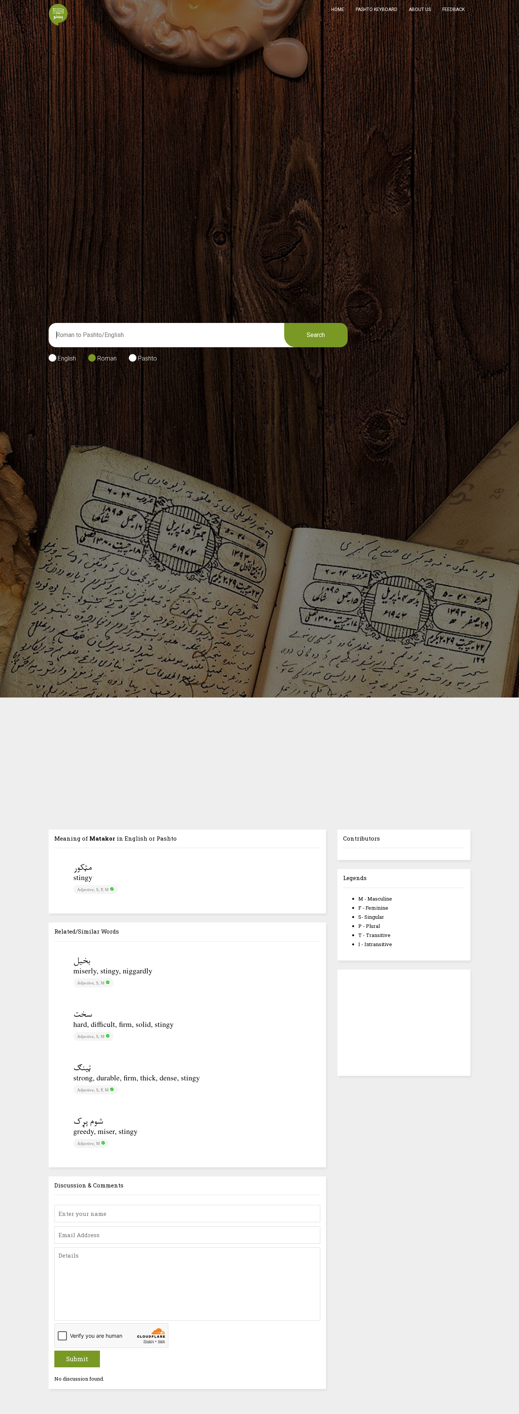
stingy (82, 877)
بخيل (81, 961)
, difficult (101, 1024)
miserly (85, 970)
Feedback (453, 9)
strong (83, 1077)
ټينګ (82, 1068)
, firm (123, 1024)
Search (316, 335)
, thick (146, 1077)
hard (80, 1024)
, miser (104, 1131)
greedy (83, 1131)
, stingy (108, 970)
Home (337, 9)
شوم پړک (88, 1122)
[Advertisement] (259, 754)
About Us (420, 9)
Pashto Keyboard (376, 9)
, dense (166, 1077)
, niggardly (135, 970)
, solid (141, 1024)
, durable (106, 1077)
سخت (82, 1015)
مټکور (82, 868)
